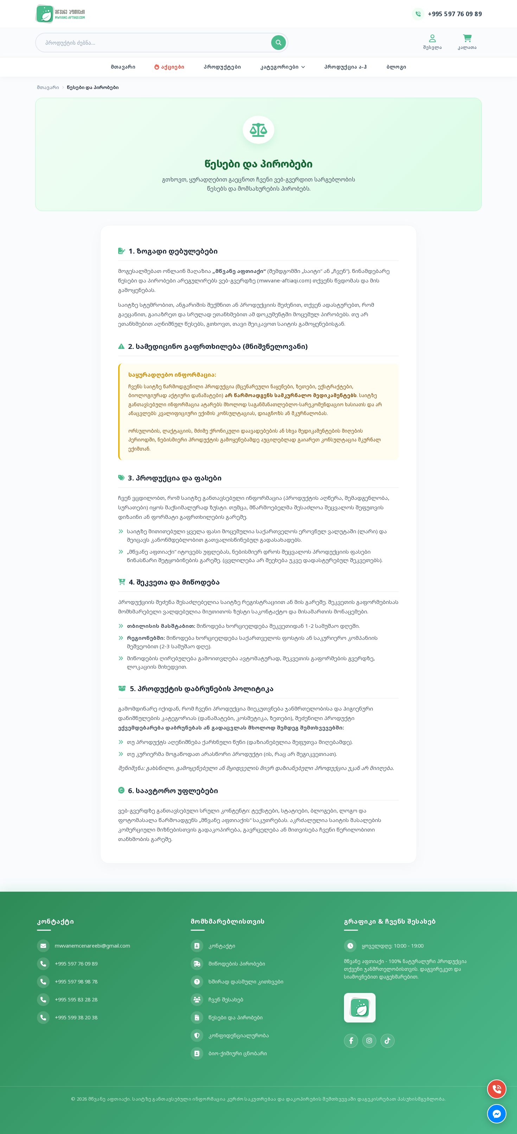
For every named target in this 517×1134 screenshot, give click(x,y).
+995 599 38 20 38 (76, 1017)
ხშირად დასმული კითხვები (246, 981)
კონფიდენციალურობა (239, 1035)
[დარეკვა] (496, 1089)
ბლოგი (397, 66)
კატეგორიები (279, 66)
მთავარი (123, 66)
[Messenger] (496, 1113)
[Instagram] (369, 1041)
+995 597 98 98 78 (76, 981)
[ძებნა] (278, 42)
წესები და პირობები (236, 1017)
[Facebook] (351, 1041)
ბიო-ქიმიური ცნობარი (238, 1053)
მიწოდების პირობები (237, 963)
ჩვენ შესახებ (226, 999)
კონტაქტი (222, 945)
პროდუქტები (222, 66)
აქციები (172, 66)
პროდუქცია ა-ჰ (345, 66)
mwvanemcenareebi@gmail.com (92, 945)
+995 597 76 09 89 (76, 963)
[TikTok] (388, 1041)
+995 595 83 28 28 (76, 999)
